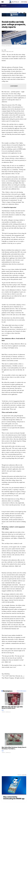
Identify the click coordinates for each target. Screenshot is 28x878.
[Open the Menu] (2, 1)
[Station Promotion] (14, 15)
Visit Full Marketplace (21, 690)
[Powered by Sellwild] (24, 774)
